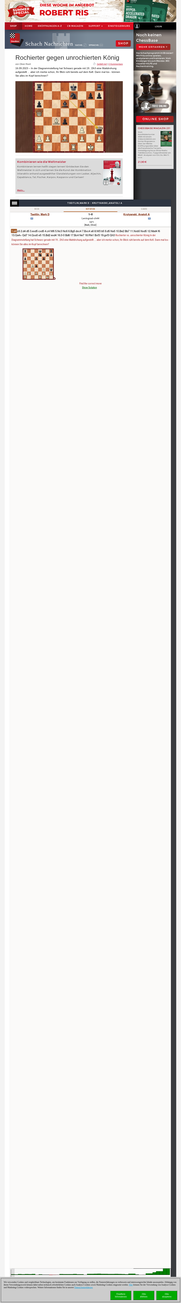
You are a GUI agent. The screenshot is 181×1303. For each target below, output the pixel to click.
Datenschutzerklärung (83, 1287)
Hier (131, 1285)
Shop (13, 26)
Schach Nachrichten (49, 44)
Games (144, 209)
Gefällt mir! (102, 64)
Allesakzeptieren (166, 1295)
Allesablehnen (143, 1295)
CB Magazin (75, 26)
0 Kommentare (116, 64)
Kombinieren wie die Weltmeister (41, 161)
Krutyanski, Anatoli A (136, 214)
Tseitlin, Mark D (39, 214)
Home (29, 26)
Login (158, 26)
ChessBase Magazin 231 (154, 128)
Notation (90, 209)
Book (36, 209)
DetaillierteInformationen (121, 1295)
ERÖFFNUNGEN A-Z (50, 26)
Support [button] (95, 26)
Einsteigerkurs (119, 26)
